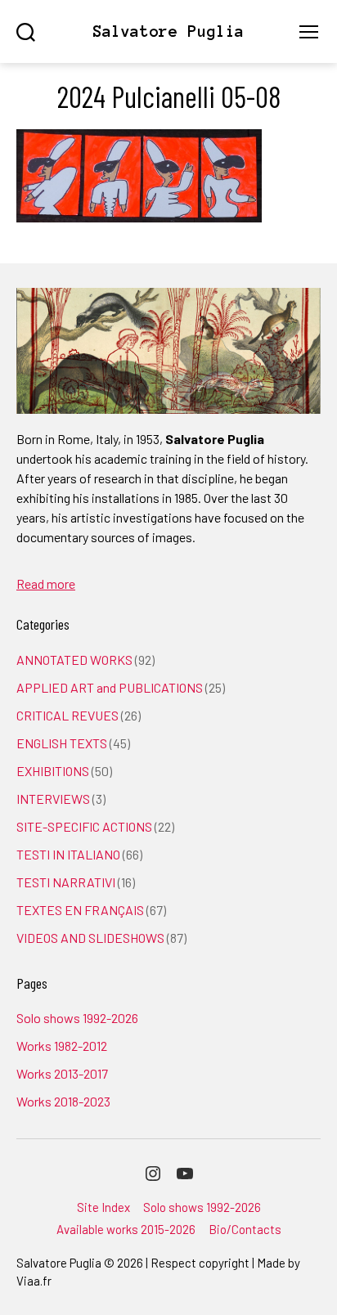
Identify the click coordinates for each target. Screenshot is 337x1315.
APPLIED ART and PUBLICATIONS (109, 687)
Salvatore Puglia (168, 31)
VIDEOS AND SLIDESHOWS (90, 937)
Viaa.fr (34, 1280)
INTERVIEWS (53, 798)
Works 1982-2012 (61, 1045)
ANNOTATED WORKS (74, 659)
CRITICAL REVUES (67, 715)
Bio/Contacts (245, 1229)
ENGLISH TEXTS (61, 743)
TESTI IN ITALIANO (68, 854)
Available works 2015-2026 (125, 1229)
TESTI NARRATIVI (65, 882)
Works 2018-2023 (63, 1101)
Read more (45, 583)
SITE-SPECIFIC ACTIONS (84, 826)
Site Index (103, 1207)
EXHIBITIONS (52, 771)
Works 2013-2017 (62, 1073)
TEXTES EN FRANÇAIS (80, 910)
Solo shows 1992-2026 (77, 1018)
